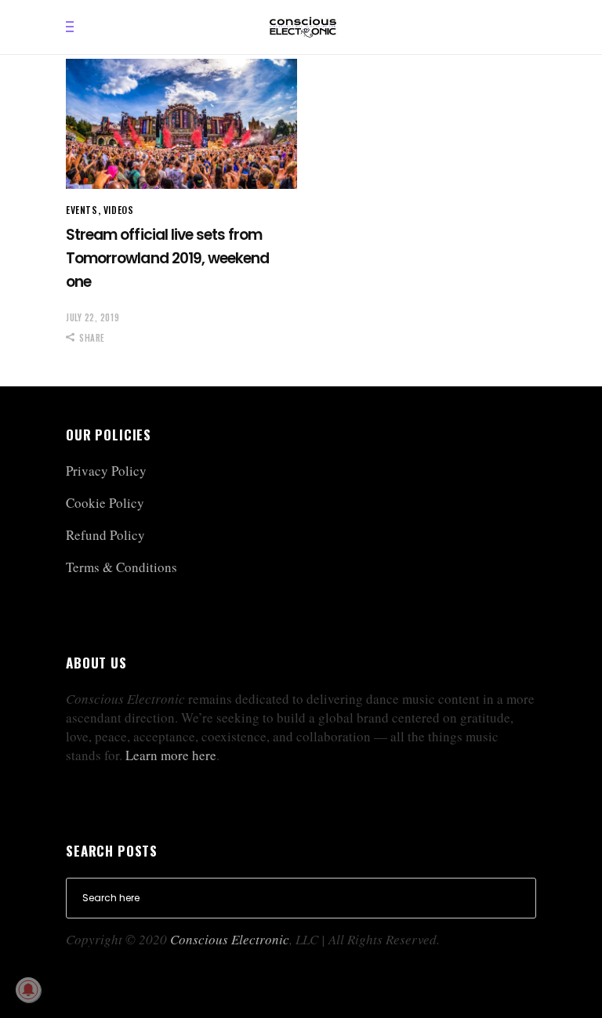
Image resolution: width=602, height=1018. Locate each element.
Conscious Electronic (229, 939)
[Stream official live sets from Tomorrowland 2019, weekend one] (181, 124)
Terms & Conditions (121, 567)
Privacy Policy (106, 471)
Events (82, 209)
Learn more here (170, 755)
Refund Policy (105, 535)
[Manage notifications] (28, 989)
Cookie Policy (105, 503)
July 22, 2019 (92, 317)
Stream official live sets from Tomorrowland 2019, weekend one (167, 258)
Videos (118, 209)
